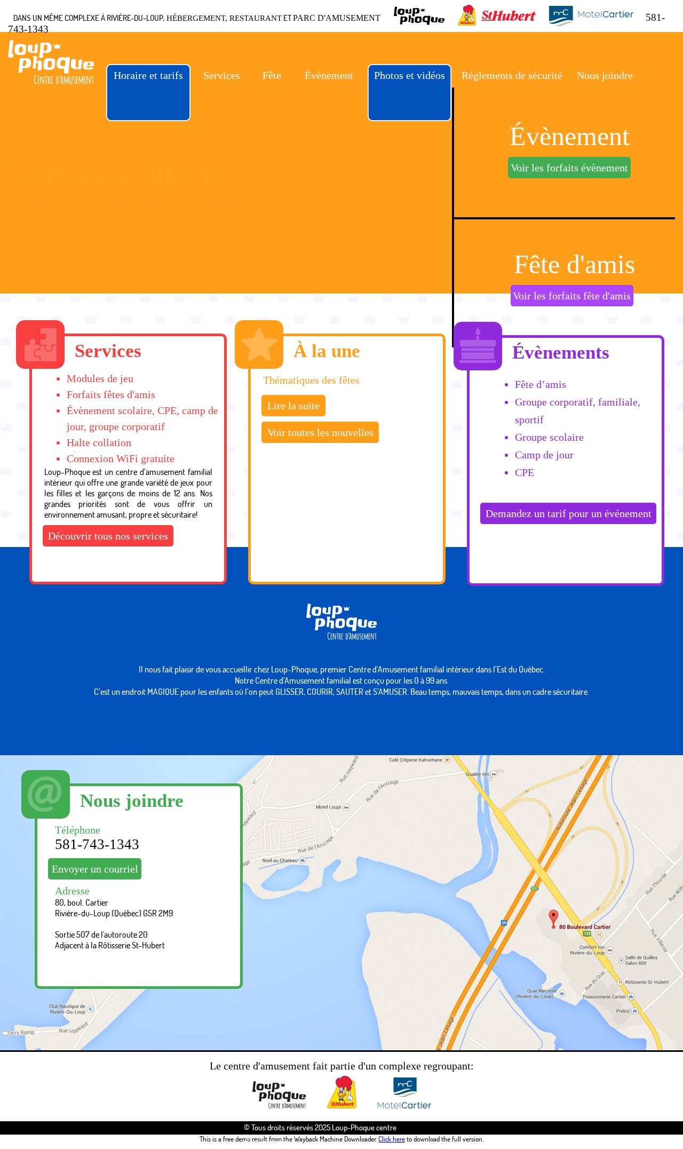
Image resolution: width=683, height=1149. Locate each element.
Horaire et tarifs (148, 75)
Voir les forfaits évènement (563, 299)
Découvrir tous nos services (108, 536)
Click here (391, 1139)
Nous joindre (605, 75)
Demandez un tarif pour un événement (569, 513)
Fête (272, 75)
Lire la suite (293, 405)
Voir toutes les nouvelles (320, 432)
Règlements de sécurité (512, 75)
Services (221, 75)
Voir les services (343, 230)
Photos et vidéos (409, 75)
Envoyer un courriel (95, 869)
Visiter (560, 171)
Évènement (329, 75)
